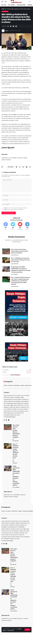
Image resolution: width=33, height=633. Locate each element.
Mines (7, 30)
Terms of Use (11, 630)
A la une (5, 385)
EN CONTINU (5, 11)
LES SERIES (15, 274)
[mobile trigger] (3, 2)
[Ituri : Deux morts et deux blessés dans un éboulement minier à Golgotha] (6, 251)
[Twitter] (13, 226)
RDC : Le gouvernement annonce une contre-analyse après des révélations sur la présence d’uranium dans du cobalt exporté (20, 281)
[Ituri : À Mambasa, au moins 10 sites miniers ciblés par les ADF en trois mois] (6, 260)
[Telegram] (27, 226)
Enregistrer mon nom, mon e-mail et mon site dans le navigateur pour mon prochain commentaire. (15, 208)
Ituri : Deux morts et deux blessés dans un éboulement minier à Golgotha (19, 251)
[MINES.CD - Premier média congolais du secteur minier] (16, 1)
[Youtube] (20, 226)
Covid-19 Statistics (15, 374)
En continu (10, 385)
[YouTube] (8, 420)
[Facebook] (5, 226)
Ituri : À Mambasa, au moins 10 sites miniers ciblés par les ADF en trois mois (20, 259)
